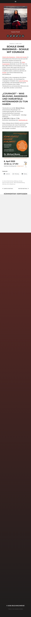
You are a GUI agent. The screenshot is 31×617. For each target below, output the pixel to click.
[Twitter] (14, 36)
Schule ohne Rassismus (9, 184)
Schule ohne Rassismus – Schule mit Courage (14, 57)
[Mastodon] (17, 36)
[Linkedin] (23, 36)
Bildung (16, 181)
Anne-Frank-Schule (9, 181)
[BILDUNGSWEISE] (15, 17)
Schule (20, 181)
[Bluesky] (11, 36)
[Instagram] (8, 36)
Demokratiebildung (19, 182)
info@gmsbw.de (23, 120)
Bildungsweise (18, 605)
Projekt (4, 72)
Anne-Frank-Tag (23, 81)
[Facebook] (20, 36)
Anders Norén (19, 609)
